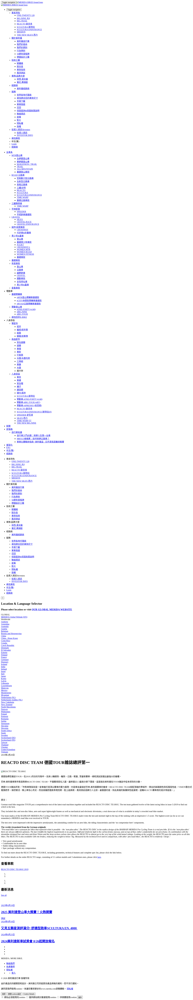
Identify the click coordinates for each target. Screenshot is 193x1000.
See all (4, 895)
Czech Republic (7, 645)
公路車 (20, 270)
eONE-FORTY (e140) (26, 309)
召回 (19, 107)
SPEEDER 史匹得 (25, 415)
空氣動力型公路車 (25, 178)
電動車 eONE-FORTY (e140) (29, 399)
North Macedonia (8, 707)
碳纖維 (20, 63)
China (3, 636)
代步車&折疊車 (24, 233)
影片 (19, 120)
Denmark (5, 648)
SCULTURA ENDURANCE (29, 29)
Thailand (4, 745)
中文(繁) (10, 587)
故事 (19, 117)
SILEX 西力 (22, 418)
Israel (3, 671)
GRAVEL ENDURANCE (28, 224)
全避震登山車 (23, 158)
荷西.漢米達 (22, 79)
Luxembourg (6, 686)
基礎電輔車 (17, 294)
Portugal (4, 716)
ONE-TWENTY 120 (26, 15)
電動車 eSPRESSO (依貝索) (29, 405)
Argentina (5, 624)
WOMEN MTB (23, 249)
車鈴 (19, 352)
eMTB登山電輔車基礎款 (28, 297)
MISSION (21, 32)
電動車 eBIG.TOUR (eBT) (28, 402)
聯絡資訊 (21, 114)
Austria (4, 629)
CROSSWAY (22, 230)
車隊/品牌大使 (18, 76)
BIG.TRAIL (22, 21)
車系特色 (16, 13)
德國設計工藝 (23, 57)
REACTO (21, 190)
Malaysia (5, 688)
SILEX (20, 219)
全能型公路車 (23, 181)
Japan (3, 676)
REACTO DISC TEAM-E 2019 (14, 869)
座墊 (19, 333)
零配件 (15, 323)
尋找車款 (16, 138)
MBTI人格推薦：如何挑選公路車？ (33, 439)
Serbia (3, 721)
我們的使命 (22, 44)
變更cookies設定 (14, 994)
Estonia (4, 652)
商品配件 (16, 339)
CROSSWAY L (23, 247)
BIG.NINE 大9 (23, 18)
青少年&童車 (18, 236)
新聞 (8, 426)
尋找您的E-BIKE (19, 317)
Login (14, 144)
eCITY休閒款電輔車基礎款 (29, 300)
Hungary (4, 662)
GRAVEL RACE (24, 222)
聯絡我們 (10, 963)
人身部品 (16, 374)
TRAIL (20, 166)
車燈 (19, 349)
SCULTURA (22, 192)
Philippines (5, 712)
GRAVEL (16, 217)
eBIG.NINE (22, 312)
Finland (4, 655)
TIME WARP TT (24, 421)
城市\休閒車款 (18, 227)
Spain (3, 733)
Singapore (5, 723)
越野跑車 (21, 273)
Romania (5, 719)
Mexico (4, 690)
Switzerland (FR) (8, 740)
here (99, 857)
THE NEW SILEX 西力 (27, 35)
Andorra (4, 622)
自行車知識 (17, 432)
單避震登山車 (23, 162)
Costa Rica (5, 641)
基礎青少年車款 (24, 242)
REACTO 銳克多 (24, 24)
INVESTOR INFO (25, 135)
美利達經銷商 (23, 88)
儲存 (80, 997)
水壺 (19, 368)
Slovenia (4, 728)
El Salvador (6, 650)
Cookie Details (29, 994)
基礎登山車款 (23, 172)
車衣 (19, 377)
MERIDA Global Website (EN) (14, 617)
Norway (4, 709)
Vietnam (4, 752)
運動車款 (21, 278)
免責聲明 (10, 967)
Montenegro (6, 693)
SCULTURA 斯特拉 (26, 27)
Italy (3, 674)
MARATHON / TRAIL (27, 164)
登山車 (20, 239)
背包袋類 (21, 342)
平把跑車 (16, 209)
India (3, 667)
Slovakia (4, 726)
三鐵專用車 (17, 203)
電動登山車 (17, 307)
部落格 (9, 429)
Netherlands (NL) (8, 697)
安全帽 (20, 383)
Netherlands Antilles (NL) (12, 700)
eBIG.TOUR (22, 314)
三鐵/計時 (21, 188)
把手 (19, 326)
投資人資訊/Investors (21, 129)
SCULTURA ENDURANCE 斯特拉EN (34, 412)
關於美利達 (17, 38)
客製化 (9, 445)
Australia (5, 626)
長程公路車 (22, 184)
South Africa (6, 730)
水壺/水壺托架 (23, 358)
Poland (4, 714)
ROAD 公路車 (18, 175)
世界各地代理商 (24, 95)
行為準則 (21, 51)
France (4, 657)
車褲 (19, 380)
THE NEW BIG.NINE (26, 423)
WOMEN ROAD (24, 252)
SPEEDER (21, 211)
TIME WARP (22, 197)
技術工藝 (16, 60)
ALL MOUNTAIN (25, 169)
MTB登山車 (17, 155)
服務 (14, 92)
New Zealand (6, 704)
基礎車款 (21, 257)
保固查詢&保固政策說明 (28, 111)
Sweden (4, 735)
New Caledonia (7, 702)
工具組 (20, 361)
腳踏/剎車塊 (22, 336)
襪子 (19, 386)
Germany (5, 659)
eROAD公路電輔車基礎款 (29, 304)
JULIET (20, 245)
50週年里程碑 (23, 54)
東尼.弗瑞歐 (22, 82)
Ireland (4, 669)
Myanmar (5, 695)
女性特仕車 (22, 282)
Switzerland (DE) (8, 738)
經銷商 (15, 85)
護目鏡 (20, 390)
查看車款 (16, 288)
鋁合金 (20, 66)
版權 (19, 126)
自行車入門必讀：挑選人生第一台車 (33, 435)
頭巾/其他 (21, 393)
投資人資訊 (22, 133)
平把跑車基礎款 (24, 214)
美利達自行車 (23, 41)
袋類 (19, 345)
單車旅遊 (21, 104)
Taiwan (4, 742)
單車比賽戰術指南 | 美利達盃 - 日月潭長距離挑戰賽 (40, 442)
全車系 (9, 152)
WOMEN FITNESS (25, 254)
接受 (4, 994)
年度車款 (16, 263)
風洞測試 (21, 73)
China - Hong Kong (9, 638)
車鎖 (19, 364)
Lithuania (5, 683)
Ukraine (4, 747)
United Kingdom (8, 749)
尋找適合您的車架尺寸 (27, 98)
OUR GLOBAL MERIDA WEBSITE (52, 609)
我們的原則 (22, 47)
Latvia (3, 681)
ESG (8, 447)
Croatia (4, 643)
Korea (3, 678)
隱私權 (20, 123)
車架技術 (21, 70)
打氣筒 (20, 355)
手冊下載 (21, 101)
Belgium (4, 631)
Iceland (4, 664)
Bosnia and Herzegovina (11, 633)
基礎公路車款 (23, 200)
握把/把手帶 (22, 330)
